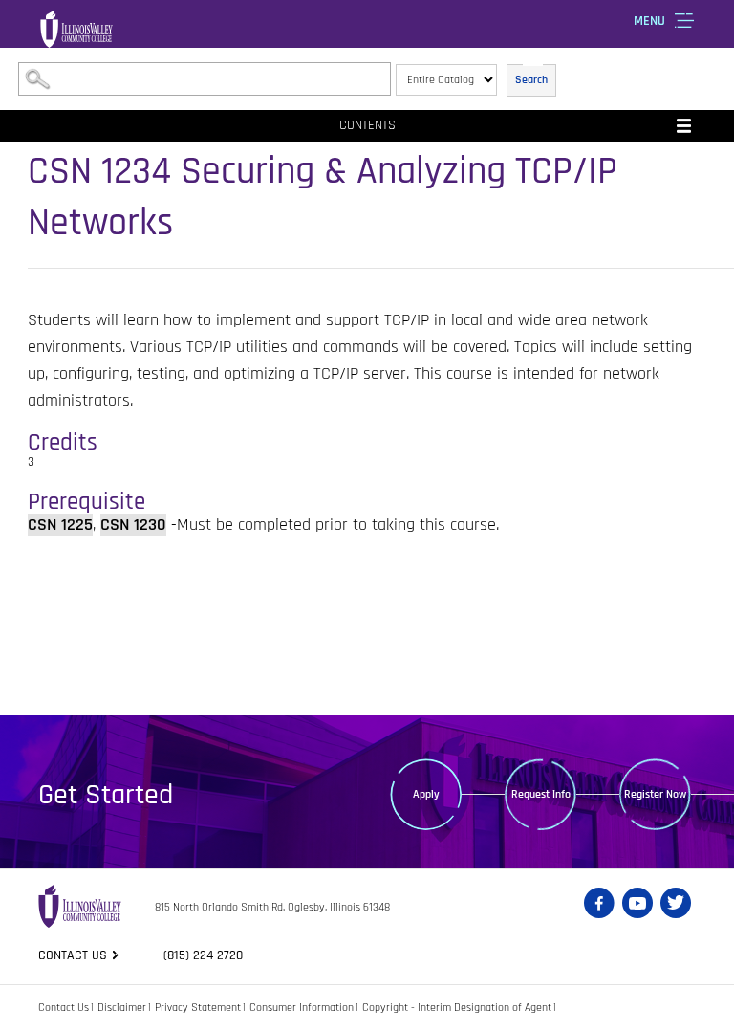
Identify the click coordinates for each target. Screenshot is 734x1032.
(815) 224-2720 (203, 955)
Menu (649, 21)
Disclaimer (121, 1007)
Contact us (72, 955)
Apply (426, 794)
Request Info (541, 794)
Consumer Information (301, 1007)
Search (531, 80)
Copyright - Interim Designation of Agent (456, 1007)
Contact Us (63, 1007)
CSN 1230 (133, 525)
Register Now (655, 794)
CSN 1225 (60, 525)
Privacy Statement (198, 1007)
